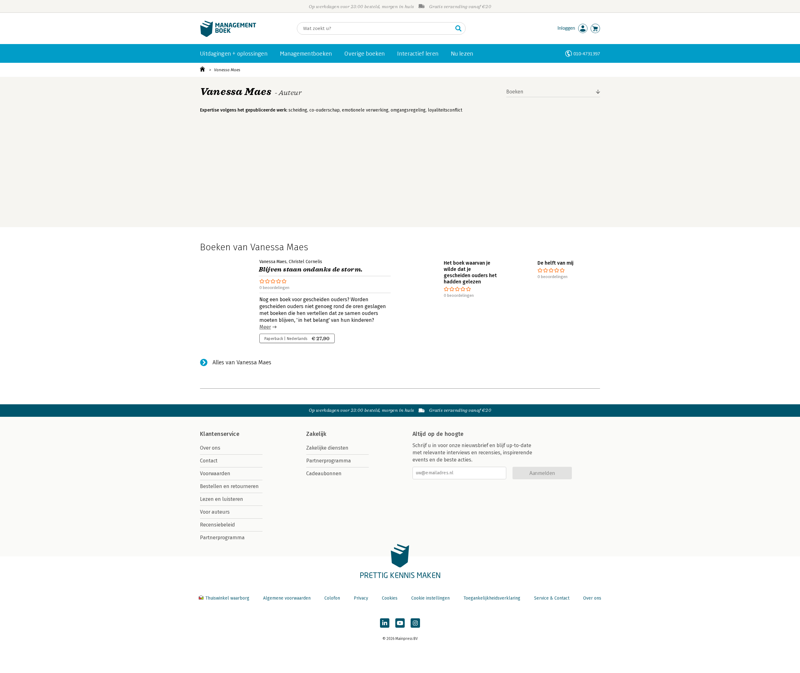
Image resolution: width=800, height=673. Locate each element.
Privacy (361, 598)
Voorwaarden (215, 473)
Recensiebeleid (217, 525)
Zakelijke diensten (327, 448)
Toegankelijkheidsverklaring (491, 598)
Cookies (390, 598)
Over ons (210, 448)
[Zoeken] (458, 28)
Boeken (514, 92)
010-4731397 (586, 53)
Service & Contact (551, 598)
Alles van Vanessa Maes (241, 362)
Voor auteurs (215, 512)
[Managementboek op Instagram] (415, 623)
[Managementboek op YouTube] (400, 623)
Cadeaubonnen (324, 473)
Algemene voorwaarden (287, 598)
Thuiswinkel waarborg (227, 598)
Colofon (332, 598)
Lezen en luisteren (221, 499)
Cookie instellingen (430, 598)
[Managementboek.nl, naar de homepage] (228, 35)
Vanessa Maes (227, 69)
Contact (209, 461)
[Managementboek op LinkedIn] (384, 623)
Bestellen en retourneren (229, 486)
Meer (265, 327)
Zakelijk (316, 434)
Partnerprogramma (222, 538)
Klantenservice (219, 434)
